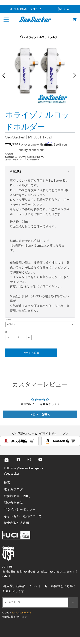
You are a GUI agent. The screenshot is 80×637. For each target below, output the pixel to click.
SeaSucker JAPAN (21, 612)
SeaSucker (15, 137)
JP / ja (64, 9)
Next (74, 74)
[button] (74, 19)
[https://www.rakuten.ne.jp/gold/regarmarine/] (19, 445)
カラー (8, 319)
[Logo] (35, 19)
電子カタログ (13, 489)
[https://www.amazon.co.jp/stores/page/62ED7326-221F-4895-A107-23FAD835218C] (60, 445)
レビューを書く (40, 414)
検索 (7, 482)
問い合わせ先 (13, 503)
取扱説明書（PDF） (18, 496)
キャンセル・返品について (23, 516)
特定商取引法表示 (16, 523)
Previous (4, 74)
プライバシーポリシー (20, 509)
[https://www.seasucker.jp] (21, 37)
